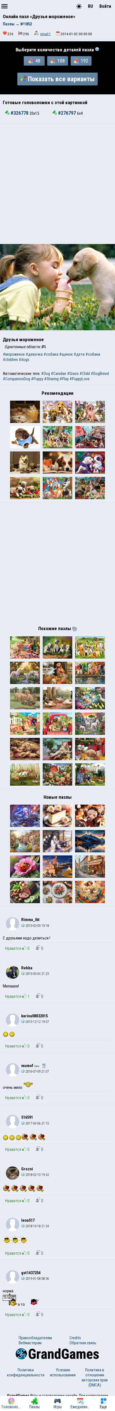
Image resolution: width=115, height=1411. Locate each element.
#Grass (73, 373)
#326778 (19, 113)
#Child (85, 373)
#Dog (45, 373)
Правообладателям (35, 1337)
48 (37, 61)
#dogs (24, 359)
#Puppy (37, 378)
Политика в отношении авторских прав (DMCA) (95, 1377)
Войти (105, 6)
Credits (75, 1337)
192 (84, 61)
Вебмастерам (30, 1342)
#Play (64, 378)
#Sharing (51, 378)
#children (10, 359)
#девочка (34, 354)
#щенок (66, 354)
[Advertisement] (57, 183)
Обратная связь (83, 1342)
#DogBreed (100, 373)
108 (61, 61)
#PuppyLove (80, 378)
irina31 (45, 34)
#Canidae (58, 373)
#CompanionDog (16, 378)
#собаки (92, 354)
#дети (79, 354)
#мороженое (14, 354)
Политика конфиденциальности (25, 1372)
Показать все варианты (61, 79)
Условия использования (63, 1372)
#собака (51, 354)
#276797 (67, 113)
